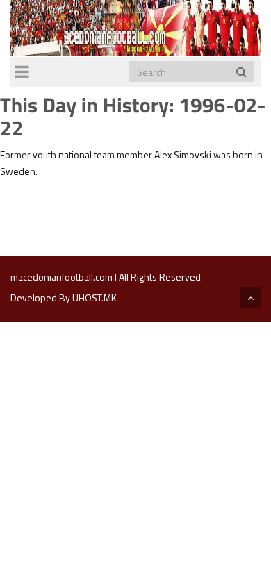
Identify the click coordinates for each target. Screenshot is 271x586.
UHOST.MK (94, 297)
